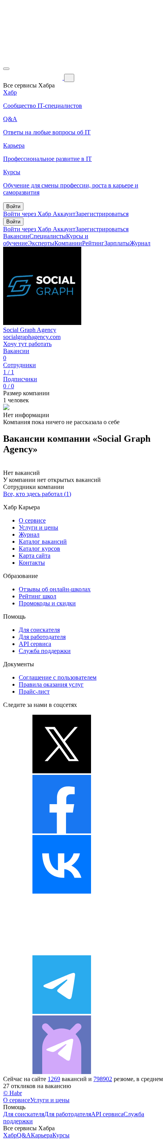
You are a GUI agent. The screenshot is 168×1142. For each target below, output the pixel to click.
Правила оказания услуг (51, 684)
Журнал (140, 243)
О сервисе (32, 520)
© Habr (12, 1093)
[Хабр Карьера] (33, 77)
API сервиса (35, 644)
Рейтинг (93, 243)
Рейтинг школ (37, 596)
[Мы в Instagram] (61, 951)
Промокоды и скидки (47, 603)
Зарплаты (117, 243)
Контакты (32, 562)
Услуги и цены (38, 527)
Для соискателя (39, 629)
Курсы (61, 1135)
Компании (68, 243)
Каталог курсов (39, 548)
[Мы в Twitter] (61, 771)
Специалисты (47, 236)
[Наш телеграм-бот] (61, 1072)
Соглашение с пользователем (58, 677)
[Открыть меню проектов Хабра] (6, 69)
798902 (102, 1079)
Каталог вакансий (43, 541)
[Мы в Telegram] (61, 1011)
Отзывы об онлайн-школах (55, 589)
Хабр (10, 1135)
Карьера (41, 1135)
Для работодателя (42, 636)
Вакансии (16, 236)
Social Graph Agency (29, 330)
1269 (54, 1079)
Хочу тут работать (27, 344)
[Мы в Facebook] (61, 831)
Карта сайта (34, 555)
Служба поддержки (45, 651)
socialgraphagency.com (32, 337)
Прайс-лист (34, 691)
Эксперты (41, 243)
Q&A (24, 1135)
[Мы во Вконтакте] (61, 891)
